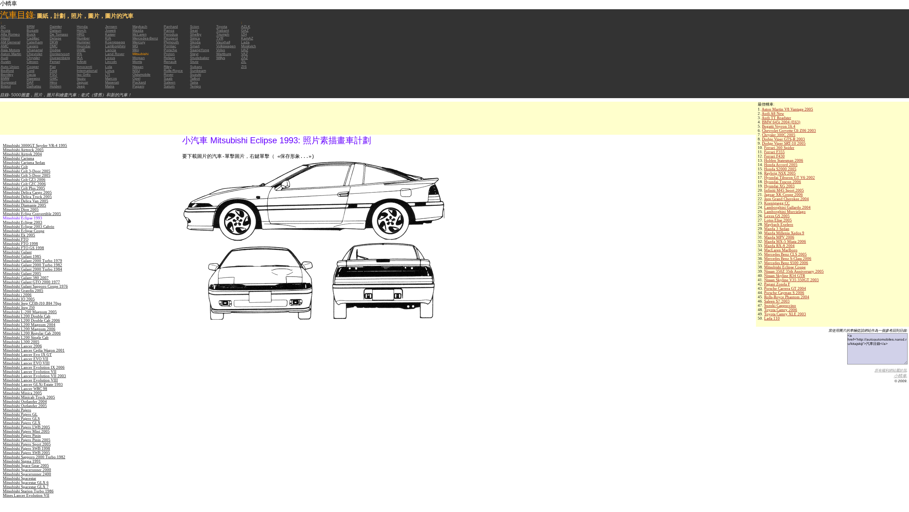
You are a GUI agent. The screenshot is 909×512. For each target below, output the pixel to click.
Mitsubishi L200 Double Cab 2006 (31, 320)
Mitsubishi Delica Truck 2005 (27, 196)
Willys (220, 58)
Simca (195, 38)
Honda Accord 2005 (781, 164)
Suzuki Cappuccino (780, 305)
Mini (135, 50)
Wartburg (223, 54)
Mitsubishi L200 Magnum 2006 (29, 329)
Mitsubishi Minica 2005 (22, 393)
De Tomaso (59, 34)
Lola (108, 67)
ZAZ (244, 58)
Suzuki (195, 74)
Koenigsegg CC (777, 203)
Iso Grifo (84, 74)
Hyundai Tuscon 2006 (782, 182)
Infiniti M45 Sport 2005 (784, 190)
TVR (219, 38)
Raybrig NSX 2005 (780, 173)
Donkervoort (60, 54)
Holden (55, 86)
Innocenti (84, 67)
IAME (81, 50)
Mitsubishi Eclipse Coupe (785, 267)
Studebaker (199, 58)
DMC (54, 46)
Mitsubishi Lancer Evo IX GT (27, 354)
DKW (54, 42)
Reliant (169, 58)
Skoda (195, 42)
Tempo (195, 86)
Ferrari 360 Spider (779, 147)
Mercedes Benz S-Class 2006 (787, 258)
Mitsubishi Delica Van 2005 (25, 201)
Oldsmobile (141, 74)
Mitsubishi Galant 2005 (22, 273)
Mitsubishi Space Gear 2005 (26, 465)
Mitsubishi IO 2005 (19, 299)
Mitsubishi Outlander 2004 (25, 401)
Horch (81, 30)
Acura (5, 30)
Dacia (31, 74)
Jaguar (82, 82)
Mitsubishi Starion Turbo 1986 (28, 491)
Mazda (137, 30)
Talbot (195, 78)
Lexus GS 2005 (777, 216)
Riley (168, 67)
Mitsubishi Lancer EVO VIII (26, 363)
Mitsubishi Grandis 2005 (23, 290)
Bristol (6, 86)
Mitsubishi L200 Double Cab (26, 316)
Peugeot (171, 38)
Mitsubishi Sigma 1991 (22, 461)
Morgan (138, 58)
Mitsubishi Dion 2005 (21, 209)
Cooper (33, 67)
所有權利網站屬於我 (891, 370)
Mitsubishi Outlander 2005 (25, 406)
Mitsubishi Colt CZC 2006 (24, 184)
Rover (168, 74)
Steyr (194, 54)
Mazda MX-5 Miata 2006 (785, 241)
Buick (31, 34)
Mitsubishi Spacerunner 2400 (27, 474)
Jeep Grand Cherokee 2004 (786, 199)
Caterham (35, 42)
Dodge (55, 50)
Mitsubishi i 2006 (17, 295)
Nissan (137, 67)
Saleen (169, 82)
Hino (53, 82)
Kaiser (110, 34)
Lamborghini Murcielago (785, 211)
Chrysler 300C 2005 (778, 135)
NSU (136, 71)
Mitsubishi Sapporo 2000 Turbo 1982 (34, 457)
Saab (168, 78)
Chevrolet (34, 54)
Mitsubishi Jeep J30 (19, 307)
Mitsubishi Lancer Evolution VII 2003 (34, 376)
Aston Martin (11, 54)
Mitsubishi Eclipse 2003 (22, 222)
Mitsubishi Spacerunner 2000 (27, 470)
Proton (169, 54)
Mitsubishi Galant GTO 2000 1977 (31, 282)
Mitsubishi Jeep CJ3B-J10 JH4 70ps (32, 303)
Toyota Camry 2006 (780, 310)
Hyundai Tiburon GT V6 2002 (789, 177)
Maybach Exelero (778, 224)
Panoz (169, 30)
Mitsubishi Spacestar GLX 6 (26, 482)
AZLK (245, 26)
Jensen (111, 26)
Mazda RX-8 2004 (779, 246)
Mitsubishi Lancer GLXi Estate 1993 (33, 384)
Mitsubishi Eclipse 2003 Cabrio (28, 226)
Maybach (139, 26)
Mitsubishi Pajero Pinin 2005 (26, 440)
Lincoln (111, 62)
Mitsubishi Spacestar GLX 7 (26, 487)
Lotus (109, 71)
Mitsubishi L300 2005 (21, 342)
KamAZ (247, 38)
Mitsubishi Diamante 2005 (24, 205)
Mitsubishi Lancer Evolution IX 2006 (34, 367)
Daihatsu (34, 86)
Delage (55, 38)
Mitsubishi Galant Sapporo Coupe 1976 (35, 286)
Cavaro (32, 46)
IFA (79, 54)
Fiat (53, 67)
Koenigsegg (115, 42)
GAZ (245, 30)
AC (3, 26)
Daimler (56, 26)
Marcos (111, 78)
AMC (5, 46)
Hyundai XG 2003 (779, 186)
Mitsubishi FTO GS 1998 (23, 248)
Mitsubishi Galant (17, 252)
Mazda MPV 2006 (779, 237)
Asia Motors (10, 50)
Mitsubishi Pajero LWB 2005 (26, 427)
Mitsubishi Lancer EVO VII (25, 359)
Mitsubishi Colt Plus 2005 (24, 188)
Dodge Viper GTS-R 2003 (783, 139)
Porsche (170, 50)
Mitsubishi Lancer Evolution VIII (30, 380)
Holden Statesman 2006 (783, 160)
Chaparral (35, 50)
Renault (170, 62)
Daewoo (33, 78)
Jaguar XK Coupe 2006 (783, 194)
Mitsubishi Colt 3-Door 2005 (26, 171)
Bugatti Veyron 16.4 (778, 126)
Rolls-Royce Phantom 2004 (786, 297)
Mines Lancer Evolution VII (26, 495)
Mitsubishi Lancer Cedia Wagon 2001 (34, 350)
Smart (195, 46)
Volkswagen (226, 46)
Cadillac (33, 38)
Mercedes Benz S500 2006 (786, 263)
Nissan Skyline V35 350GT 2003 (791, 280)
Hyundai (83, 46)
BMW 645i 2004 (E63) (781, 122)
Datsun (55, 30)
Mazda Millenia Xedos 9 (784, 233)
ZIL (243, 62)
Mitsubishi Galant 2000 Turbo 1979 (32, 260)
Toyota (221, 26)
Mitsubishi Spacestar (19, 478)
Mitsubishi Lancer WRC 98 (25, 388)
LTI (107, 74)
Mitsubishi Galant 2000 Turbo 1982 (32, 265)
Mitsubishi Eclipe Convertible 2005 (32, 214)
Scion (194, 26)
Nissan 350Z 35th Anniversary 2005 (794, 271)
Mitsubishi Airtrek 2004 (22, 154)
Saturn (169, 86)
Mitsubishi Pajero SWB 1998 (26, 448)
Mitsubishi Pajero (17, 410)
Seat (194, 30)
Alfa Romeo (10, 34)
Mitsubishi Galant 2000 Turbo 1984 (32, 269)
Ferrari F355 (774, 152)
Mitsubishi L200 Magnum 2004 (29, 324)
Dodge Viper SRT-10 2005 (784, 143)
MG (135, 46)
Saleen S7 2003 (777, 301)
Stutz (194, 62)
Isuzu (81, 78)
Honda (82, 26)
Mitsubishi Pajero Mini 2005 (26, 431)
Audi (4, 58)
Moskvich (248, 46)
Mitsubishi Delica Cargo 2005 (27, 192)
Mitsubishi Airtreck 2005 (23, 150)
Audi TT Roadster (776, 118)
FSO (53, 74)
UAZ (244, 50)
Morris (137, 62)
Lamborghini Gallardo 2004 (787, 207)
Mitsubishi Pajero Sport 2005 (27, 444)
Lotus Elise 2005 (778, 220)
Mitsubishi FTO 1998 (20, 243)
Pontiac (170, 46)
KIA (108, 38)
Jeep (81, 86)
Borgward (8, 82)
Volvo (220, 50)
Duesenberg (60, 58)
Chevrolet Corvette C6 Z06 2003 (789, 130)
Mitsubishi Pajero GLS (21, 418)
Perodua (171, 34)
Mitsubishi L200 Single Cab (26, 337)
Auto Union (10, 67)
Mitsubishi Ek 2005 (19, 235)
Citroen (32, 62)
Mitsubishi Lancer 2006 (22, 346)
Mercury (138, 42)
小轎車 (900, 375)
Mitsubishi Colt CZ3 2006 (24, 179)
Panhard (171, 26)
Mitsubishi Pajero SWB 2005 (26, 452)
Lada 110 (772, 318)
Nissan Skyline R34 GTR (784, 275)
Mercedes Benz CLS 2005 (785, 254)
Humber (83, 38)
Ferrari (55, 62)
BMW (5, 78)
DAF (30, 82)
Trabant (222, 30)
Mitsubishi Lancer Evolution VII (29, 371)
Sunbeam (198, 71)
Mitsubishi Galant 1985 (22, 256)
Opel (136, 78)
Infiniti (81, 62)
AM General (10, 42)
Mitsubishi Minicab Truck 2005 (29, 397)
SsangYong (199, 50)
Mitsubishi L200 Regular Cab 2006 (32, 333)
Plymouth (171, 42)
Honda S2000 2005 (780, 169)
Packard (139, 82)
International (87, 71)
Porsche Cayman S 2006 (784, 292)
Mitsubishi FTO (15, 239)
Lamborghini (115, 46)
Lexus (110, 58)
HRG (81, 34)
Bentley (7, 74)
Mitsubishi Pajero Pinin (22, 435)
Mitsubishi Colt (15, 167)
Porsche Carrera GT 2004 (785, 288)
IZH (244, 34)
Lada (245, 42)
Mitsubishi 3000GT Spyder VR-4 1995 (35, 145)
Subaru (196, 67)
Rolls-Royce (173, 71)
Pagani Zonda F (777, 284)
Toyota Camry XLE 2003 (785, 314)
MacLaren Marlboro (781, 250)
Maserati (112, 82)
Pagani (138, 86)
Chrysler (33, 58)
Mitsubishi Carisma (18, 158)
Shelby (195, 34)
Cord (30, 71)
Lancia (110, 50)
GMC (54, 78)
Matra (109, 86)
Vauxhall (223, 42)
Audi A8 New (773, 113)
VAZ (244, 54)
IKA (80, 58)
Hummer (83, 42)
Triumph (222, 34)
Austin (6, 62)
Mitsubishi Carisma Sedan (24, 162)
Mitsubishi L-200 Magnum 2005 (30, 312)
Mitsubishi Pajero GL (20, 414)
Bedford (7, 71)
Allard (5, 38)
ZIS (244, 67)
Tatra (194, 82)
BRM (30, 26)
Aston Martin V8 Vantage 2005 (787, 109)
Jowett (110, 30)
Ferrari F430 (774, 156)
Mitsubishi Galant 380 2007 (26, 278)
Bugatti (32, 30)
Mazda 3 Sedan (776, 228)
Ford (53, 71)
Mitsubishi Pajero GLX (21, 423)
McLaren (139, 34)
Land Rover (114, 54)
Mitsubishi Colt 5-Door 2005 (26, 175)
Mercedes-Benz (145, 38)
